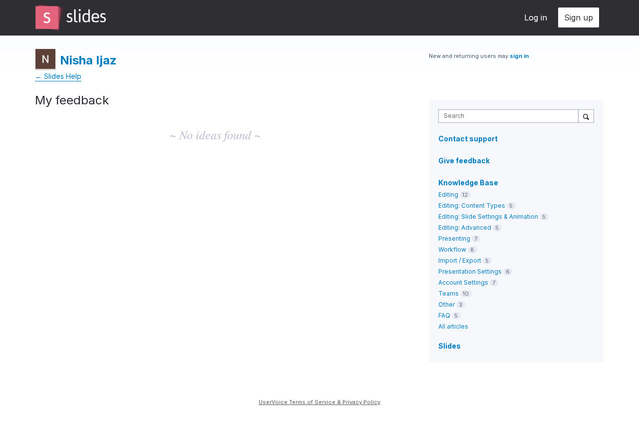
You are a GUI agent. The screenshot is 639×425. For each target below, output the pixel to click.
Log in (535, 17)
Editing (448, 194)
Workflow (452, 249)
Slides (449, 346)
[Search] (586, 115)
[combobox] (511, 116)
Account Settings (463, 282)
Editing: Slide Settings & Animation (488, 216)
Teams (448, 293)
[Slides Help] (70, 17)
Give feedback (464, 160)
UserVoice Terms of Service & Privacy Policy (319, 402)
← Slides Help (58, 76)
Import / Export (459, 260)
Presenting (454, 238)
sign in (519, 55)
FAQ (444, 315)
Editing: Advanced (464, 227)
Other (446, 304)
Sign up (578, 17)
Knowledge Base (468, 182)
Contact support (468, 138)
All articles (453, 326)
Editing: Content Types (471, 205)
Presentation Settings (470, 271)
